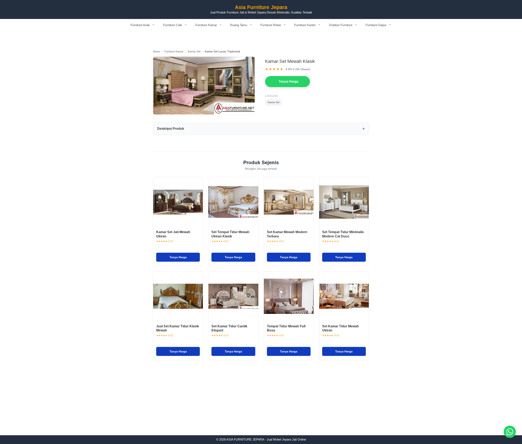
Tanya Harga (288, 81)
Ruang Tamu (238, 25)
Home (156, 51)
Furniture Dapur (376, 25)
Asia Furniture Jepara (261, 7)
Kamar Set (194, 51)
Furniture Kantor (305, 25)
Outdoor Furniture (340, 25)
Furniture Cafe (172, 25)
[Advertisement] (261, 405)
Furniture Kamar (206, 25)
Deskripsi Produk (170, 128)
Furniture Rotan (270, 25)
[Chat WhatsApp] (510, 432)
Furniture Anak (140, 25)
